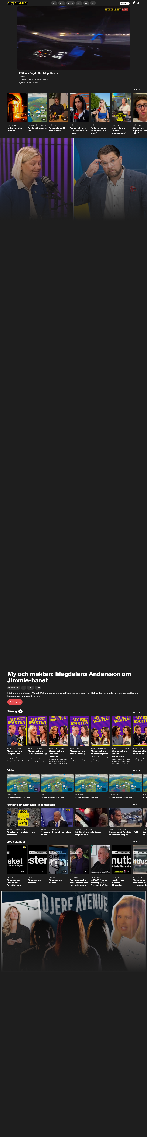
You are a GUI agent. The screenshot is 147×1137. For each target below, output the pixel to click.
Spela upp (16, 702)
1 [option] (20, 711)
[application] (73, 38)
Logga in (124, 3)
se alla (136, 90)
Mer (93, 3)
